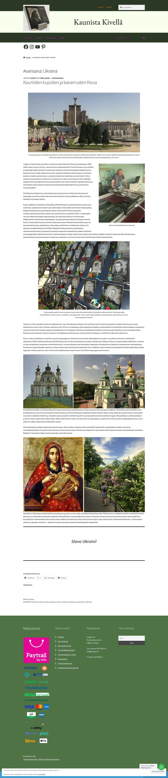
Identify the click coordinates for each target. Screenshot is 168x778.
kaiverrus (52, 602)
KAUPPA (109, 7)
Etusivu (26, 38)
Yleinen (31, 599)
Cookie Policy (42, 774)
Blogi (62, 38)
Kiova (59, 602)
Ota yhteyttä (51, 38)
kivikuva (65, 602)
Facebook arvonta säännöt (68, 668)
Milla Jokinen (45, 78)
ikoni (41, 602)
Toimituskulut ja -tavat (67, 654)
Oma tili (100, 7)
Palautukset (62, 659)
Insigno (39, 38)
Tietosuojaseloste (65, 663)
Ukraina (89, 602)
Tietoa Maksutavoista (66, 650)
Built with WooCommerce (49, 759)
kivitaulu (71, 602)
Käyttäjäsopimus (64, 646)
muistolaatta (80, 602)
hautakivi (34, 602)
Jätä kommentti (57, 78)
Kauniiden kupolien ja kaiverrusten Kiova (60, 82)
